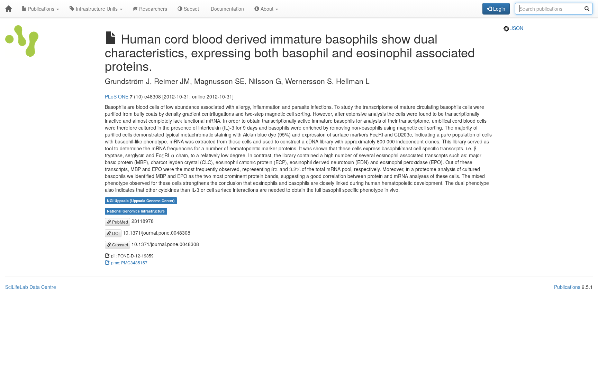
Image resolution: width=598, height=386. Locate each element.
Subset (190, 8)
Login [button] (498, 8)
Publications (41, 8)
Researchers (152, 8)
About (267, 8)
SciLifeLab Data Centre (30, 286)
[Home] (8, 8)
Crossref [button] (119, 244)
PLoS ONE (116, 96)
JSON (516, 28)
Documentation (226, 8)
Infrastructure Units (96, 8)
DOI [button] (115, 233)
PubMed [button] (119, 222)
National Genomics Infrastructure (136, 211)
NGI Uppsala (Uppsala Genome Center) (141, 200)
